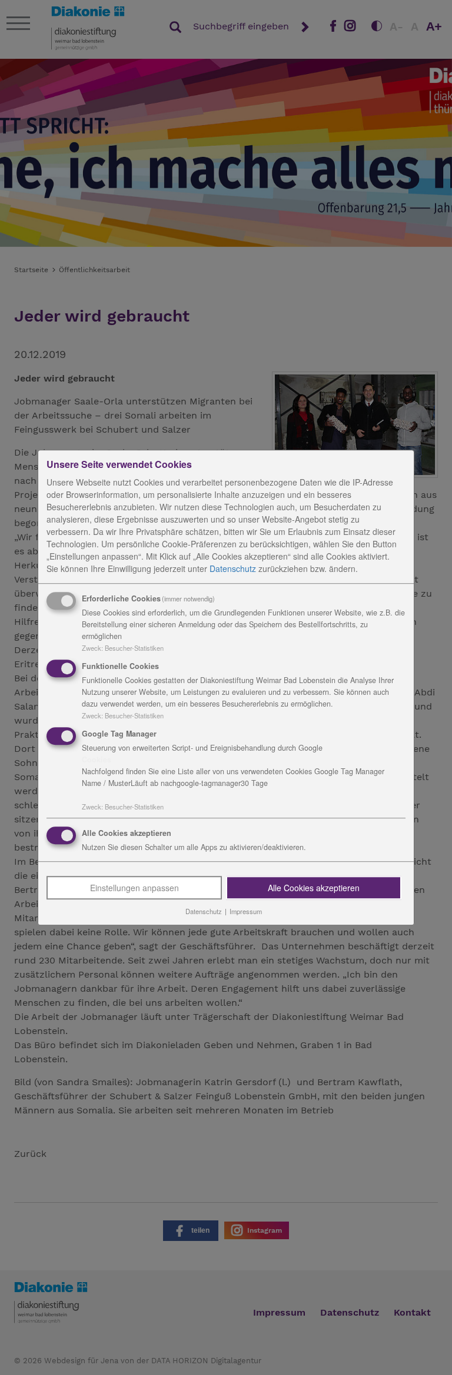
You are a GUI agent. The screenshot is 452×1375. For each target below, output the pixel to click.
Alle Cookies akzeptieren (314, 888)
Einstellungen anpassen (134, 888)
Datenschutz (233, 568)
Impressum (246, 911)
